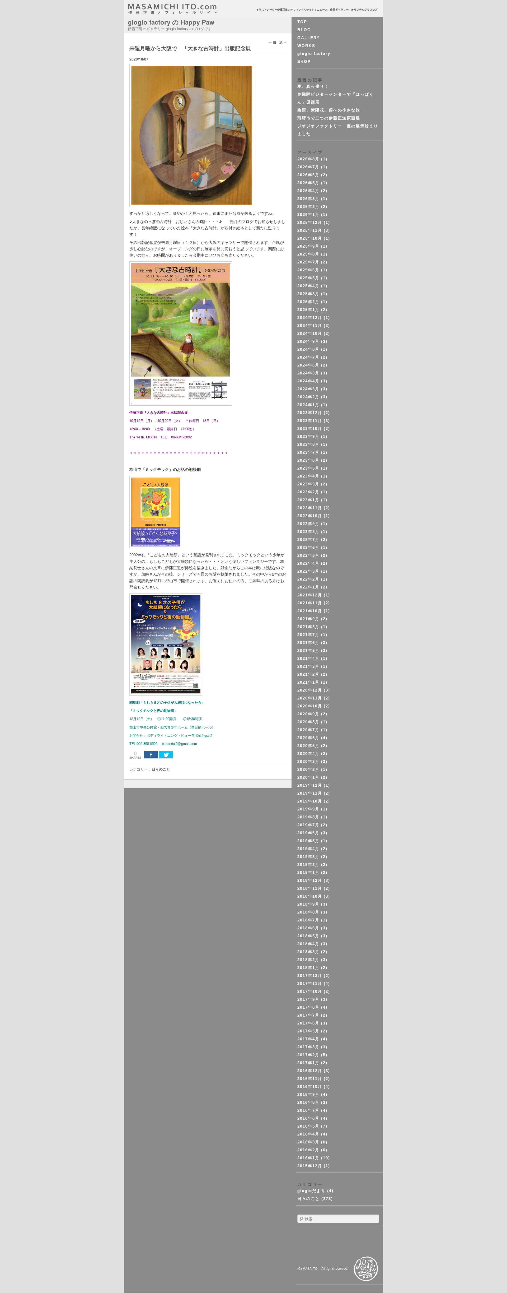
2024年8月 (308, 349)
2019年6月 (308, 833)
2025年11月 (309, 230)
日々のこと (161, 769)
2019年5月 (308, 840)
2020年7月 (308, 729)
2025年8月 (308, 254)
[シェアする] (151, 754)
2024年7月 (308, 357)
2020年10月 (309, 706)
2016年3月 (308, 1142)
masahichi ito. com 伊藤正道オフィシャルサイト (183, 9)
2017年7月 (308, 1015)
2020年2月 (308, 769)
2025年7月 (308, 262)
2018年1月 (308, 967)
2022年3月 (308, 571)
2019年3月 (308, 856)
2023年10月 (309, 428)
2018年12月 (309, 880)
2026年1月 (308, 214)
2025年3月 (308, 293)
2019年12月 (309, 785)
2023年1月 (308, 500)
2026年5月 (308, 182)
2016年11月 (309, 1078)
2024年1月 (308, 404)
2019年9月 (308, 809)
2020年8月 (308, 722)
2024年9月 (308, 341)
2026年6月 (308, 175)
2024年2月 (308, 397)
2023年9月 (308, 436)
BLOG (304, 29)
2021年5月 (308, 650)
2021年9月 (308, 619)
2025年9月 (308, 246)
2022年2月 (308, 579)
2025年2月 (308, 301)
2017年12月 (309, 975)
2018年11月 (309, 888)
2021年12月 (309, 595)
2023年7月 (308, 452)
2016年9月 (308, 1094)
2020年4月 (308, 753)
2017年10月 (309, 991)
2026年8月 (308, 159)
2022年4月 (308, 563)
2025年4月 (308, 286)
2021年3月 (308, 666)
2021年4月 (308, 658)
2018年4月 (308, 944)
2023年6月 (308, 460)
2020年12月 (309, 690)
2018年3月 (308, 951)
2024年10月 (309, 333)
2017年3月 (308, 1047)
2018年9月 (308, 904)
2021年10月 (309, 611)
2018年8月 (308, 912)
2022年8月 (308, 531)
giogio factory (313, 53)
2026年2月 (308, 206)
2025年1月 (308, 309)
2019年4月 (308, 848)
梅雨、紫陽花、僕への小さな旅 (328, 110)
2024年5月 (308, 373)
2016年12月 (309, 1070)
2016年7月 (308, 1110)
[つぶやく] (166, 754)
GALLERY (308, 37)
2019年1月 (308, 872)
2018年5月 (308, 936)
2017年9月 (308, 999)
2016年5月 (308, 1126)
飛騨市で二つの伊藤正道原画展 (328, 118)
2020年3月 (308, 761)
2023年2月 (308, 492)
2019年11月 (309, 793)
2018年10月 (309, 896)
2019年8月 (308, 817)
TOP (302, 22)
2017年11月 (309, 983)
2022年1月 (308, 587)
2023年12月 (309, 412)
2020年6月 (308, 737)
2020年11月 (309, 698)
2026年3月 (308, 198)
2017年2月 (308, 1055)
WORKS (306, 45)
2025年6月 (308, 270)
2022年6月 (308, 547)
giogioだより (311, 1190)
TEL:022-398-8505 (143, 743)
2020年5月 (308, 745)
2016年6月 (308, 1118)
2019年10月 (309, 801)
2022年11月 (309, 508)
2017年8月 (308, 1007)
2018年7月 (308, 920)
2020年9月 (308, 714)
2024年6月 (308, 365)
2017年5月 (308, 1031)
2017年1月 (308, 1062)
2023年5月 (308, 468)
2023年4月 (308, 476)
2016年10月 (309, 1086)
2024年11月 (309, 325)
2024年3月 (308, 389)
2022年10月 (309, 515)
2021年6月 (308, 642)
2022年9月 (308, 523)
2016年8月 (308, 1102)
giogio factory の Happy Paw (171, 21)
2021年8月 (308, 626)
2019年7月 (308, 825)
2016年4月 (308, 1134)
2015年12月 (309, 1166)
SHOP (304, 61)
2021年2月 (308, 674)
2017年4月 (308, 1039)
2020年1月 (308, 777)
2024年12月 (309, 317)
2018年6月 (308, 928)
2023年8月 (308, 444)
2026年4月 (308, 190)
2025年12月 (309, 222)
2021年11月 (309, 603)
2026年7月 (308, 167)
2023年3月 (308, 484)
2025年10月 (309, 238)
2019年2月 (308, 864)
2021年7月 (308, 634)
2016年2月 (308, 1150)
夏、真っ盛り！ (313, 86)
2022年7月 (308, 539)
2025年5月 (308, 278)
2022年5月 (308, 555)
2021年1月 (308, 682)
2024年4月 (308, 381)
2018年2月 (308, 959)
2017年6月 (308, 1023)
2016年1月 (308, 1158)
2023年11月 (309, 420)
